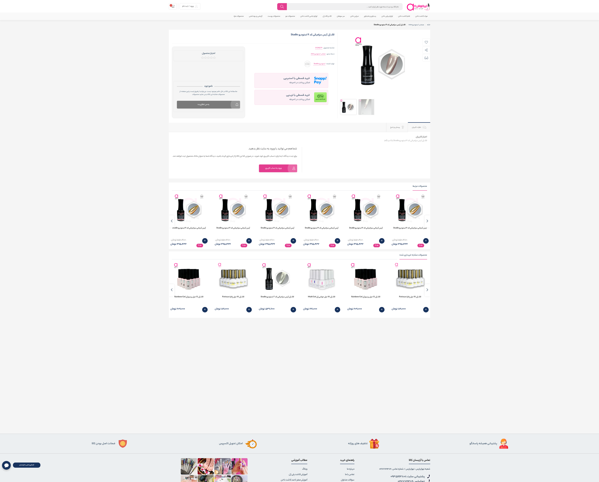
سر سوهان (341, 16)
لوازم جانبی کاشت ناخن (308, 16)
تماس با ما (349, 475)
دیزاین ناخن (354, 16)
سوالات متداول (347, 480)
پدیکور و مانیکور (370, 16)
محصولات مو (290, 16)
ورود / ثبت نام (188, 6)
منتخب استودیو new (318, 54)
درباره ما (350, 469)
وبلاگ (304, 469)
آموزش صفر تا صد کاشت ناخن (294, 480)
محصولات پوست (274, 16)
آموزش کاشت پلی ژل (298, 475)
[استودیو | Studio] (307, 63)
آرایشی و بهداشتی (255, 16)
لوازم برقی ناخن (387, 16)
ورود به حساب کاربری (273, 168)
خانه (428, 24)
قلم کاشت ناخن (404, 16)
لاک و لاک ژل (327, 16)
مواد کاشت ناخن (421, 16)
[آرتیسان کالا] (418, 7)
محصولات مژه (239, 16)
